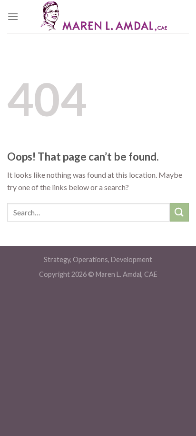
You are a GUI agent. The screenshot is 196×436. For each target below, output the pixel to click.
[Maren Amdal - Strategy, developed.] (104, 16)
